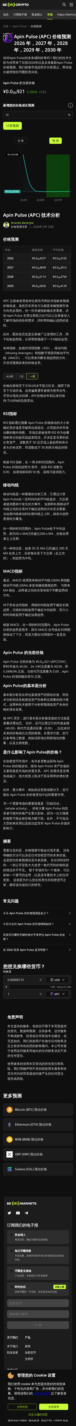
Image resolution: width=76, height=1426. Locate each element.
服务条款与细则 (17, 1420)
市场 (50, 14)
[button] (37, 913)
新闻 (27, 1346)
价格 (6, 26)
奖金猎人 (37, 14)
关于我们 (12, 1346)
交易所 (29, 1359)
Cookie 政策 (42, 1393)
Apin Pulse (20, 26)
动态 (6, 14)
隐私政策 (33, 1420)
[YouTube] (18, 1213)
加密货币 (30, 1352)
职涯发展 (12, 1352)
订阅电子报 (20, 14)
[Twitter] (9, 1213)
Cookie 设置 (60, 1420)
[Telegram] (26, 1213)
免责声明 (46, 1420)
